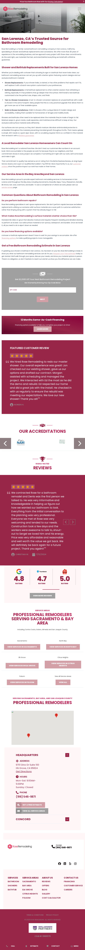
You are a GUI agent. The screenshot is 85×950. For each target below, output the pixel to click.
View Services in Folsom (22, 682)
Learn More (42, 329)
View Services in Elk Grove (22, 665)
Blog (44, 889)
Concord (23, 819)
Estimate (34, 946)
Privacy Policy (52, 915)
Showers (12, 885)
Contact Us (71, 877)
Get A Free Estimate (32, 805)
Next (42, 299)
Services (13, 877)
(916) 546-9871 (26, 797)
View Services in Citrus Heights (63, 664)
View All (63, 682)
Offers (45, 885)
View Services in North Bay (62, 647)
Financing (69, 881)
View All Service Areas (33, 811)
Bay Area (26, 885)
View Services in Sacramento (22, 647)
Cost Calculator (51, 897)
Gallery (46, 893)
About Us (47, 877)
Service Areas (30, 877)
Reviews (46, 881)
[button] (34, 589)
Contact (55, 946)
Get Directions (24, 771)
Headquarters (27, 755)
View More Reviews (42, 595)
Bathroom (13, 881)
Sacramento (29, 881)
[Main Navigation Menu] (79, 9)
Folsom (26, 897)
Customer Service (73, 885)
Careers (68, 889)
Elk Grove (27, 889)
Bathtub (12, 889)
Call (13, 946)
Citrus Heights (30, 893)
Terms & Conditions (34, 915)
